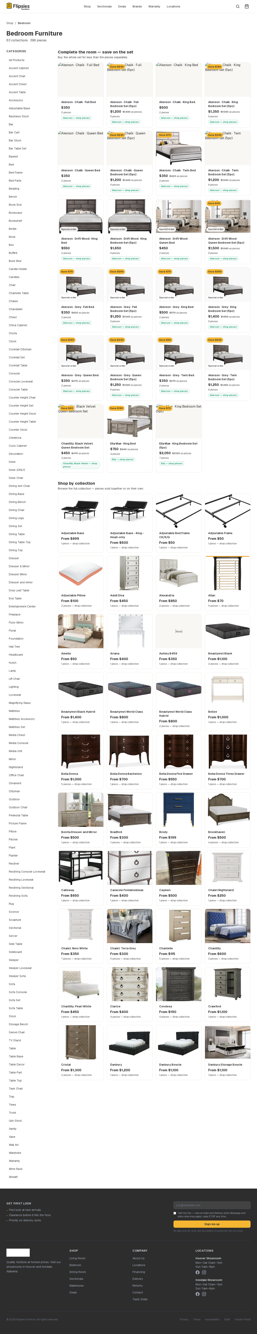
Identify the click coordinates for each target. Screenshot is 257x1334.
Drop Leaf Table (19, 590)
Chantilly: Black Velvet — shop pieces (80, 465)
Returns (138, 1285)
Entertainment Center (22, 606)
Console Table (18, 389)
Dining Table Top (20, 542)
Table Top (15, 1080)
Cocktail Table (18, 365)
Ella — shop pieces (122, 459)
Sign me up (212, 1224)
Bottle (12, 229)
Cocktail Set (17, 357)
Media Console (18, 743)
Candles (14, 277)
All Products (16, 60)
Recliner (14, 863)
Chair (12, 285)
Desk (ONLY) (17, 470)
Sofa (12, 984)
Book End (15, 204)
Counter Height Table (22, 421)
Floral (12, 630)
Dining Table (17, 534)
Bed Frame (15, 172)
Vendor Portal (243, 1319)
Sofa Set (14, 1000)
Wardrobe (15, 1153)
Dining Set (15, 526)
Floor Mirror (16, 622)
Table (12, 1048)
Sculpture (15, 920)
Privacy (184, 1319)
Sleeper (14, 960)
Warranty (154, 6)
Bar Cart (14, 132)
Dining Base (16, 494)
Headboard (16, 654)
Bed (11, 164)
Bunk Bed (15, 261)
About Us (139, 1258)
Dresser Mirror (18, 574)
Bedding (14, 188)
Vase (12, 1137)
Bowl (12, 237)
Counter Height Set (21, 405)
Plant (12, 847)
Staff (227, 1319)
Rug (11, 904)
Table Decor (17, 1064)
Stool (12, 1016)
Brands (137, 6)
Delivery (138, 1279)
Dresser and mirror (21, 582)
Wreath (13, 1177)
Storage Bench (18, 1024)
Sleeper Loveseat (20, 968)
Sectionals (104, 6)
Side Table (15, 944)
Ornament (15, 783)
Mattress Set (17, 727)
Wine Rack (16, 1169)
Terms (196, 1319)
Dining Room (77, 1272)
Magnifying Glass (20, 703)
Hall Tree (14, 646)
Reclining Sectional (21, 887)
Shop (87, 6)
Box (11, 245)
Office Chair (16, 775)
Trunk (12, 1112)
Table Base (16, 1056)
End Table (15, 598)
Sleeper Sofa (17, 976)
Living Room (77, 1258)
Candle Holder (18, 269)
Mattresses (76, 1285)
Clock (12, 341)
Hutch (12, 662)
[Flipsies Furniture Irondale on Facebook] (198, 1294)
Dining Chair (16, 510)
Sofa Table (16, 1008)
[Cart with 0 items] (247, 6)
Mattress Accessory (22, 719)
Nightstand (16, 767)
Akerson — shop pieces (76, 118)
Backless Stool (19, 116)
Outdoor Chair (18, 807)
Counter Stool (18, 429)
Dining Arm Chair (19, 486)
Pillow (12, 831)
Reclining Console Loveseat (27, 871)
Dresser (14, 558)
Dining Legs (16, 518)
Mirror (12, 759)
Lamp (12, 671)
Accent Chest (18, 84)
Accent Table (17, 92)
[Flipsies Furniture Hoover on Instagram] (204, 1272)
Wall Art (13, 1145)
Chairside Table (19, 293)
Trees (12, 1104)
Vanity (13, 1129)
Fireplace (14, 614)
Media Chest (17, 735)
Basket (13, 156)
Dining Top (16, 550)
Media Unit (15, 751)
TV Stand (15, 1040)
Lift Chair (14, 679)
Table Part (15, 1072)
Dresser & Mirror (19, 566)
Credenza (15, 438)
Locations (173, 6)
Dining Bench (17, 502)
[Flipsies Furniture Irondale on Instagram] (204, 1294)
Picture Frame (18, 823)
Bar (11, 124)
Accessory (16, 100)
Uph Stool (15, 1120)
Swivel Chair (17, 1032)
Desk (12, 462)
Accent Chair (17, 76)
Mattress (14, 711)
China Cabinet (18, 325)
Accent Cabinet (19, 68)
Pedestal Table (18, 815)
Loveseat (15, 695)
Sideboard (15, 952)
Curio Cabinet (18, 446)
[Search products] (237, 6)
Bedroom (75, 1265)
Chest (13, 317)
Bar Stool (15, 140)
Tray (11, 1096)
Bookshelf (15, 221)
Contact (138, 1292)
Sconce (14, 912)
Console (14, 373)
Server (13, 936)
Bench (13, 196)
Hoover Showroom (208, 1258)
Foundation (16, 638)
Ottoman (14, 791)
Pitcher (13, 839)
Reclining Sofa (18, 896)
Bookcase (15, 213)
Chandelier (16, 309)
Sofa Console (18, 992)
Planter (13, 855)
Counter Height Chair (22, 397)
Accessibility (212, 1319)
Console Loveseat (21, 381)
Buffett (13, 253)
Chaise (13, 301)
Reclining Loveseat (21, 879)
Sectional (15, 928)
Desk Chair (16, 478)
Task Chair (16, 1088)
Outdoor (14, 799)
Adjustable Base (19, 108)
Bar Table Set (17, 148)
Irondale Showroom (209, 1280)
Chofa (13, 333)
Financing (139, 1272)
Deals (122, 6)
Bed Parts (15, 180)
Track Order (140, 1299)
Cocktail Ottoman (20, 349)
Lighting (14, 687)
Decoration (16, 454)
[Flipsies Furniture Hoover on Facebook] (198, 1272)
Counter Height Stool (22, 413)
